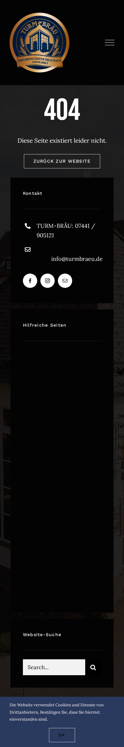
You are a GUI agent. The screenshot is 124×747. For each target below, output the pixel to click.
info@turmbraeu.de (77, 258)
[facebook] (30, 281)
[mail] (65, 281)
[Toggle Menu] (110, 42)
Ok (62, 735)
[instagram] (47, 281)
